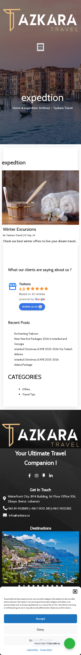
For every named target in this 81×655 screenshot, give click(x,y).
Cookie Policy (32, 649)
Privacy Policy (46, 649)
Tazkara (25, 284)
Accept (40, 619)
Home (16, 108)
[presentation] (5, 561)
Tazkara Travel (14, 235)
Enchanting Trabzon (26, 333)
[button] (75, 591)
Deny (40, 629)
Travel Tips (28, 394)
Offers (26, 389)
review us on (30, 306)
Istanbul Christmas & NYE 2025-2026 (36, 359)
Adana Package (23, 364)
